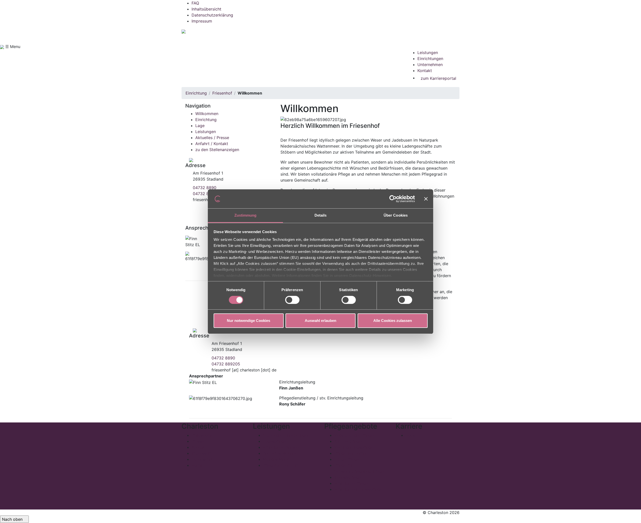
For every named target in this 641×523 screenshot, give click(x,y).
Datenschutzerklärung (212, 15)
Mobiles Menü (276, 459)
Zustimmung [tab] (245, 215)
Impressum (202, 21)
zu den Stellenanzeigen (217, 149)
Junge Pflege (346, 459)
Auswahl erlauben (320, 320)
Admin (198, 465)
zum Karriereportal (438, 78)
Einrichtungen (430, 58)
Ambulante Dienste (281, 447)
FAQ (195, 3)
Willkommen (206, 113)
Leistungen (427, 52)
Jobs (410, 435)
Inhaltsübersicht (206, 9)
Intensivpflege (347, 477)
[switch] (292, 300)
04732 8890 (204, 187)
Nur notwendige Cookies (248, 320)
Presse (198, 441)
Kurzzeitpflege (348, 441)
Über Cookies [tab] (396, 215)
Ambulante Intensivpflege (358, 489)
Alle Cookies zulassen (392, 320)
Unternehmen (430, 64)
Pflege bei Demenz (352, 453)
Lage (200, 125)
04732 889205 (207, 193)
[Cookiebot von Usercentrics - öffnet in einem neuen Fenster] (393, 199)
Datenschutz (203, 459)
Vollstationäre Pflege (354, 435)
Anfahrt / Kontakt (211, 143)
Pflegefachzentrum (281, 465)
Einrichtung (196, 93)
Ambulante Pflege (351, 483)
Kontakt (424, 70)
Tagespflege (274, 441)
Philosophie (202, 435)
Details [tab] (320, 215)
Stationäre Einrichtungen (286, 435)
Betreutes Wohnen (280, 453)
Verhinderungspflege (353, 447)
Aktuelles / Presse (212, 137)
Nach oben (13, 519)
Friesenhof (222, 93)
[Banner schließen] (426, 199)
